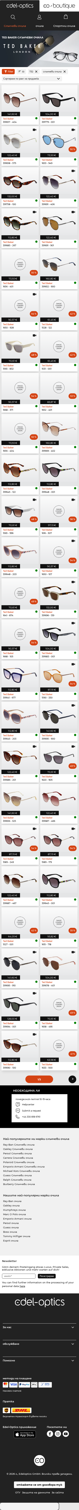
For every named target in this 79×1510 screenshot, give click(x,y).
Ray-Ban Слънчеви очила (19, 1144)
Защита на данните (36, 1492)
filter (10, 71)
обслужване (11, 1343)
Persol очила (11, 1223)
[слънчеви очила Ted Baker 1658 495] (59, 1003)
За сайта (58, 1492)
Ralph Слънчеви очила (17, 1179)
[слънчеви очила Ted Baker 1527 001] (20, 920)
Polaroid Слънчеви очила (18, 1162)
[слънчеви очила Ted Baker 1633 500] (59, 1044)
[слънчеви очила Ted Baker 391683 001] (59, 632)
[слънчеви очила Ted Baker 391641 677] (20, 674)
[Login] (39, 17)
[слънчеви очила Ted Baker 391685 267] (20, 221)
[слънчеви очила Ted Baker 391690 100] (20, 1044)
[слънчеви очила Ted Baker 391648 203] (20, 550)
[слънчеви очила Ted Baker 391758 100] (20, 180)
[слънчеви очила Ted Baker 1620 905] (59, 756)
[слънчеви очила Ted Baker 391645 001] (59, 879)
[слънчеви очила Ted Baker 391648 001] (59, 468)
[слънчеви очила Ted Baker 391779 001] (59, 98)
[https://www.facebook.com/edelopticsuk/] (50, 1434)
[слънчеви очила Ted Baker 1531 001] (59, 345)
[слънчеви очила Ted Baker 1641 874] (20, 591)
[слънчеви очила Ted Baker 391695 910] (20, 961)
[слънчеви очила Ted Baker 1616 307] (59, 509)
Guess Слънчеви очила (17, 1175)
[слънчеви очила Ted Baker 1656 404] (20, 427)
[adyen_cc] (5, 1385)
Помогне (9, 1360)
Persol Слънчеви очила (17, 1153)
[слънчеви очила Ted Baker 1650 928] (20, 304)
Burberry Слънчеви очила (19, 1184)
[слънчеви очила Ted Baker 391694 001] (20, 1003)
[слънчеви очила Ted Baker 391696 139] (59, 591)
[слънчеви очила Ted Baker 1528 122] (59, 304)
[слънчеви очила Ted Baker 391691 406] (59, 180)
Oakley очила (11, 1205)
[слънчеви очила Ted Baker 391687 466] (59, 797)
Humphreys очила (14, 1209)
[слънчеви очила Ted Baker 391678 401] (59, 961)
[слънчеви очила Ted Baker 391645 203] (20, 715)
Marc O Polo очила (14, 1214)
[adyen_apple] (34, 1385)
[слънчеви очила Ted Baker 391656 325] (20, 797)
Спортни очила (64, 26)
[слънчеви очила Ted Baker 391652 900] (59, 263)
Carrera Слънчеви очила (18, 1157)
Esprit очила (10, 1240)
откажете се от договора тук (39, 1484)
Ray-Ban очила (12, 1201)
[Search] (13, 17)
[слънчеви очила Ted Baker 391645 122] (20, 468)
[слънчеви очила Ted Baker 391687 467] (20, 879)
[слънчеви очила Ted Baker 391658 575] (20, 139)
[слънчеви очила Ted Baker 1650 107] (59, 550)
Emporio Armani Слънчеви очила (24, 1166)
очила (40, 26)
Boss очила (10, 1231)
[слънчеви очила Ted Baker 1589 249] (20, 838)
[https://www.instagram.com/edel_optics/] (58, 1434)
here (22, 1286)
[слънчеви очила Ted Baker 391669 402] (59, 427)
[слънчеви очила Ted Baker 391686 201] (20, 756)
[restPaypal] (24, 1385)
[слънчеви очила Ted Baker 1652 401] (59, 386)
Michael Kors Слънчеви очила (21, 1170)
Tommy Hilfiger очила (16, 1236)
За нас (7, 1327)
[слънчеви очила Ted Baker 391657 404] (20, 98)
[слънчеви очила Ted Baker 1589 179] (59, 838)
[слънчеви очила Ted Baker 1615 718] (59, 920)
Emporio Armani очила (17, 1218)
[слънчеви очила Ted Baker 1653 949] (59, 139)
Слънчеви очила (15, 26)
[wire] (45, 1385)
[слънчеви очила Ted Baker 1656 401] (20, 263)
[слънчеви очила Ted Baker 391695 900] (59, 715)
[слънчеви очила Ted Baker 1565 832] (20, 345)
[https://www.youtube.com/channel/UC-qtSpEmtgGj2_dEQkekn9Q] (66, 1434)
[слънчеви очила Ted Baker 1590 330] (59, 674)
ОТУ (17, 1492)
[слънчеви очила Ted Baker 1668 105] (20, 632)
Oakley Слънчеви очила (18, 1149)
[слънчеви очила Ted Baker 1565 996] (20, 509)
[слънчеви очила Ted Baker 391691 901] (59, 221)
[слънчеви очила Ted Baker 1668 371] (20, 386)
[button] (20, 6)
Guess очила (11, 1227)
